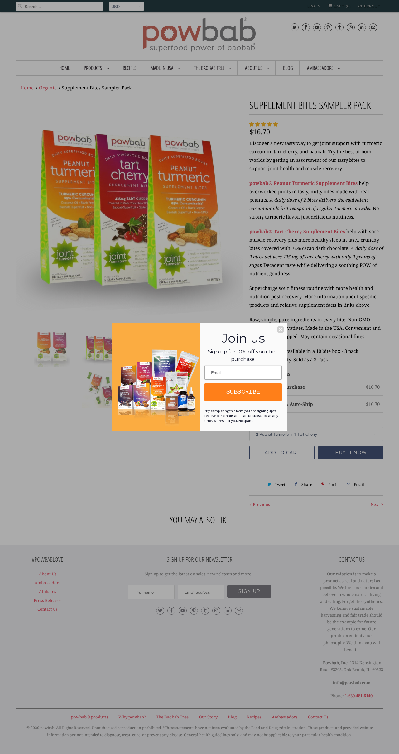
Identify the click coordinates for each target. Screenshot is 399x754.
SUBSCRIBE (243, 392)
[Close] (280, 329)
